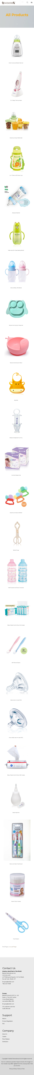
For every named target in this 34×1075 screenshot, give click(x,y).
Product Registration (7, 1021)
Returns (4, 1018)
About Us (4, 1034)
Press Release (5, 1039)
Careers (4, 1036)
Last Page (13, 946)
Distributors (5, 1041)
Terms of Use (21, 1068)
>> (10, 946)
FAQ (3, 1023)
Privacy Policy (13, 1068)
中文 (22, 2)
